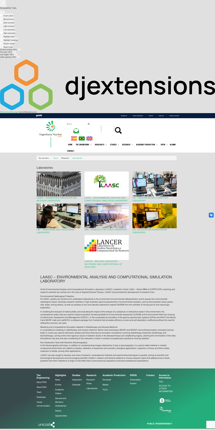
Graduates (41, 397)
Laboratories (91, 388)
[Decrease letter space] (17, 57)
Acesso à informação (138, 115)
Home (70, 144)
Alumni (173, 144)
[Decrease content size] (18, 49)
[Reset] (1, 12)
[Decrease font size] (13, 52)
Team (39, 392)
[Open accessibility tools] (3, 3)
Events (58, 384)
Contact (70, 151)
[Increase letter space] (19, 57)
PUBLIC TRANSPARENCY (159, 423)
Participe (151, 115)
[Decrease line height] (14, 54)
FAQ (161, 381)
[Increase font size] (15, 52)
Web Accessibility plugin (9, 112)
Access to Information (165, 376)
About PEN (42, 382)
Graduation (77, 379)
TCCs (105, 389)
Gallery (58, 410)
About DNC (42, 387)
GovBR (39, 115)
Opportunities (61, 415)
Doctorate (107, 379)
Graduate (76, 384)
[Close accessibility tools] (4, 12)
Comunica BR (124, 115)
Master (105, 384)
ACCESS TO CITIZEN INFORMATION (166, 388)
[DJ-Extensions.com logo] (107, 109)
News (57, 379)
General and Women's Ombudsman (60, 402)
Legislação (161, 115)
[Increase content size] (20, 49)
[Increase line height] (16, 54)
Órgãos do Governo (174, 115)
